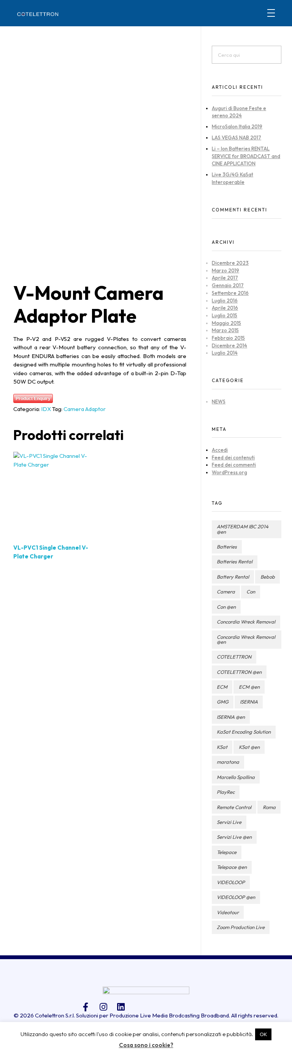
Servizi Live (229, 822)
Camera (226, 592)
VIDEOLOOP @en (236, 897)
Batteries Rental (234, 561)
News (218, 401)
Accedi (220, 450)
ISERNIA (249, 702)
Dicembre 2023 (230, 263)
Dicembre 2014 (229, 345)
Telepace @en (232, 867)
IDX (46, 409)
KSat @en (249, 747)
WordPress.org (229, 472)
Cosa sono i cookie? (146, 1045)
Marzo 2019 (225, 270)
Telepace (226, 852)
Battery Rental (233, 577)
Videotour (228, 912)
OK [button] (263, 1034)
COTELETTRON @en (239, 672)
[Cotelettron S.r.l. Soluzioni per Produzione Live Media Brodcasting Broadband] (37, 14)
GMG (223, 702)
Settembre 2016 (230, 293)
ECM (222, 687)
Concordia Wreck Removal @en (246, 639)
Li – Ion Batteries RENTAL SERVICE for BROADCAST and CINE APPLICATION (246, 156)
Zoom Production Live (241, 927)
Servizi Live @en (234, 837)
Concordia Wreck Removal (246, 622)
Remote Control (234, 807)
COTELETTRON (234, 657)
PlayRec (226, 792)
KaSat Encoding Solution (244, 732)
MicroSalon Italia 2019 (237, 126)
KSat (222, 747)
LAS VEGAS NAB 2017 (236, 137)
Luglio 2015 (224, 315)
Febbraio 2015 (228, 338)
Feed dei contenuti (233, 457)
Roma (269, 807)
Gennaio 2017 (228, 285)
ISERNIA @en (231, 717)
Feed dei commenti (234, 465)
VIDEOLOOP (231, 882)
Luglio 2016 (225, 300)
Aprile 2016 (225, 308)
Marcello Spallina (236, 777)
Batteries (227, 547)
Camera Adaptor (84, 409)
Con (250, 592)
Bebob (267, 577)
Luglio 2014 (225, 353)
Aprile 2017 (225, 278)
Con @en (226, 607)
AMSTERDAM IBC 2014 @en (242, 528)
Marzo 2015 (225, 330)
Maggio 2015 (226, 323)
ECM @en (249, 687)
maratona (228, 762)
